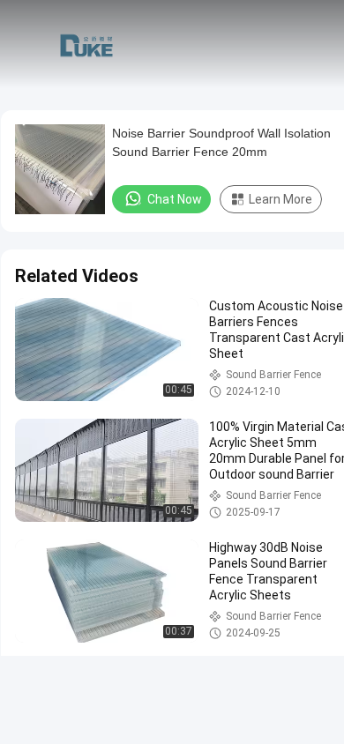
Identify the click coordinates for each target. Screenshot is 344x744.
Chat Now (174, 199)
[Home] (86, 44)
